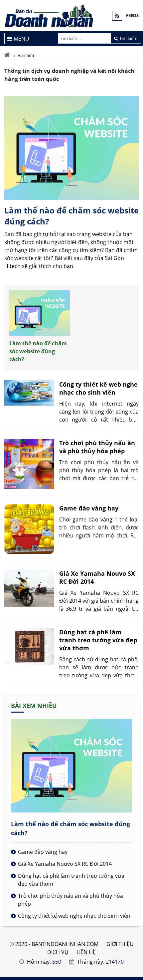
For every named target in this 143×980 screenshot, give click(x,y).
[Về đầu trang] (134, 393)
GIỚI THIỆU (120, 944)
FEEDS (132, 15)
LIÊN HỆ (86, 952)
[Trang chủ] (7, 55)
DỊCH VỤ (58, 952)
